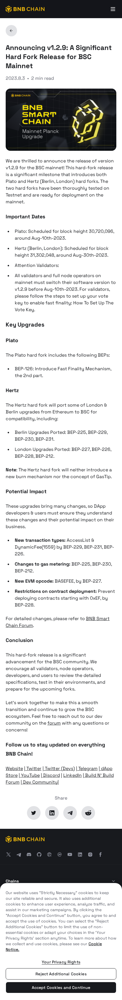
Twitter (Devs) (59, 768)
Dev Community (40, 782)
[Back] (11, 30)
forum (54, 723)
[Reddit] (88, 813)
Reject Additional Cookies (61, 973)
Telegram (87, 768)
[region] (61, 941)
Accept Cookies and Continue (61, 987)
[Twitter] (34, 813)
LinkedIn (72, 775)
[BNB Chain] (25, 9)
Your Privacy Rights (61, 962)
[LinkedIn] (52, 813)
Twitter (33, 768)
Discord (51, 775)
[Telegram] (70, 813)
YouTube (30, 775)
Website (14, 768)
